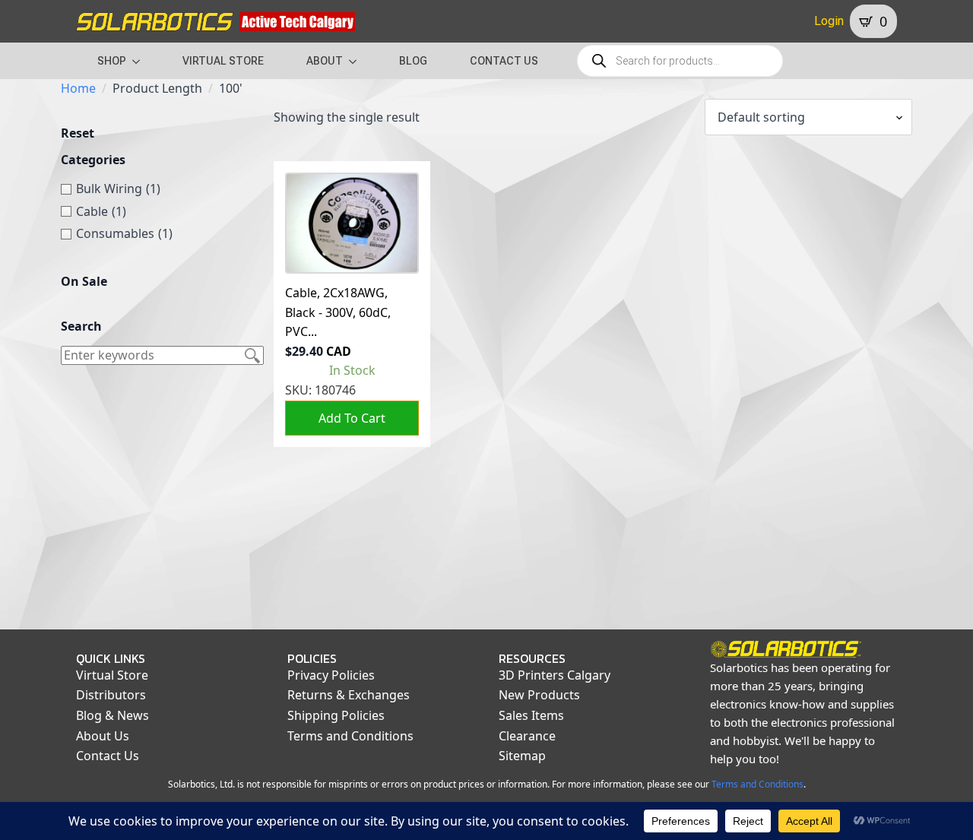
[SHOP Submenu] (140, 61)
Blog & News (112, 715)
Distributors (111, 694)
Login (829, 21)
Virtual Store (112, 675)
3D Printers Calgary (554, 675)
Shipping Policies (336, 715)
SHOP (111, 61)
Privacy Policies (331, 675)
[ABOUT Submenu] (357, 61)
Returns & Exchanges (348, 694)
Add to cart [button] (352, 418)
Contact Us (107, 755)
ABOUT (324, 61)
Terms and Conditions (350, 735)
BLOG (413, 61)
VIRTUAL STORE (223, 61)
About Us (102, 735)
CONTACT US (504, 61)
